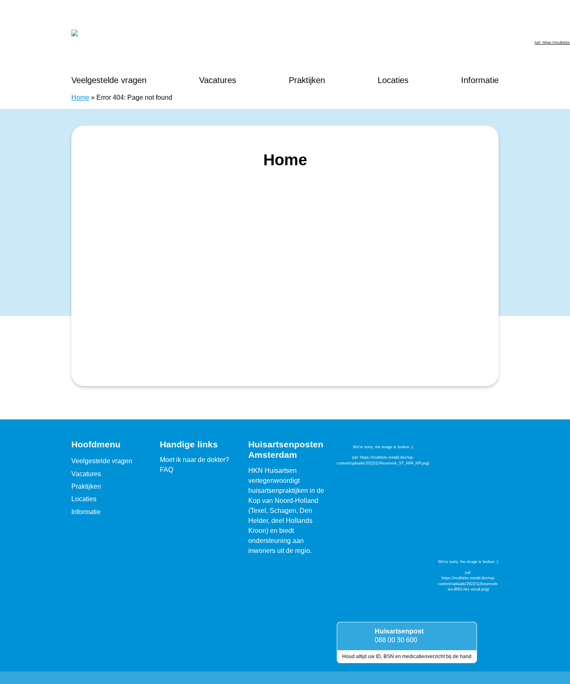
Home (80, 97)
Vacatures (217, 80)
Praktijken (307, 80)
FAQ (166, 469)
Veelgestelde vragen (108, 80)
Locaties (393, 80)
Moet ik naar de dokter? (194, 459)
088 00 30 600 (396, 640)
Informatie (480, 80)
